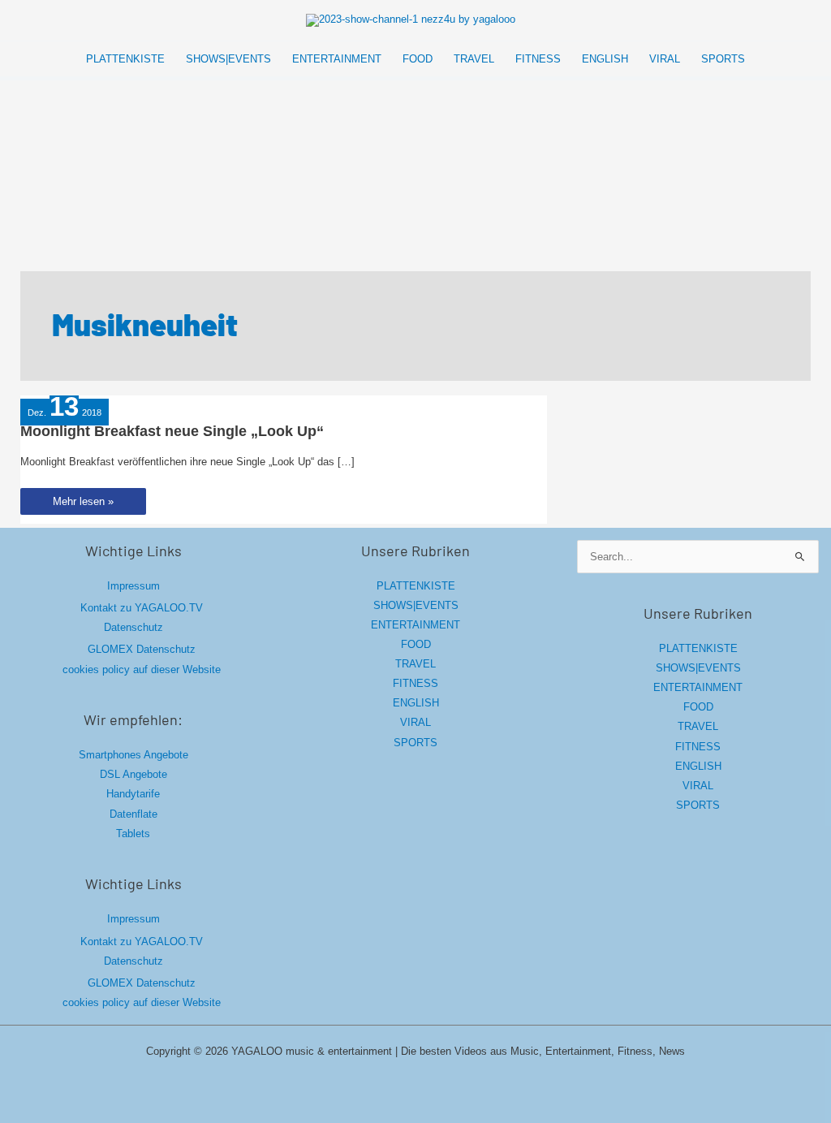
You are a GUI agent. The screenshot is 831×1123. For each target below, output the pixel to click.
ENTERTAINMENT (415, 625)
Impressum (133, 586)
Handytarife (133, 794)
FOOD (416, 644)
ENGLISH (416, 703)
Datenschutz (133, 627)
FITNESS (415, 683)
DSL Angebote (133, 774)
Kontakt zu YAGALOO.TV (141, 608)
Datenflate (133, 814)
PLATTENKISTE (416, 586)
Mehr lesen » (83, 505)
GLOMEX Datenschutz (142, 649)
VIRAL (415, 722)
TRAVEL (415, 664)
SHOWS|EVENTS (416, 605)
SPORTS (415, 742)
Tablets (133, 833)
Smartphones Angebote (133, 755)
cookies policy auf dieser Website (141, 669)
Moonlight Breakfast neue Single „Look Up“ (172, 431)
